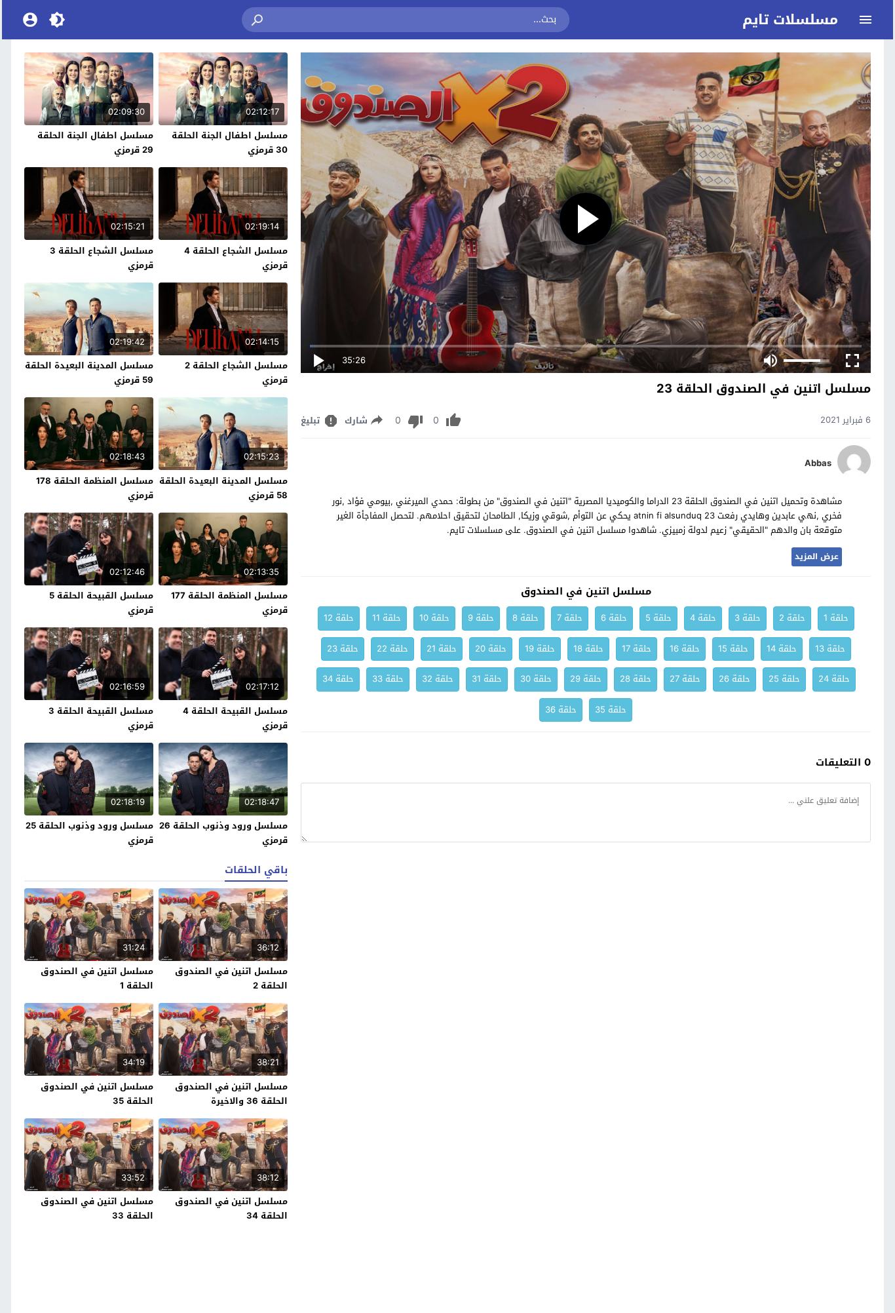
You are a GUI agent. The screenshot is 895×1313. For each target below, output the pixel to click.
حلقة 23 (342, 648)
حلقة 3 (747, 618)
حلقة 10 (434, 618)
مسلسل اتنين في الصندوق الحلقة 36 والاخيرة (231, 1093)
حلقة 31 (487, 679)
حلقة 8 (525, 618)
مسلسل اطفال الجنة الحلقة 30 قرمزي (230, 142)
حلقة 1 (836, 618)
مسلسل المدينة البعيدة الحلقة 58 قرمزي (223, 488)
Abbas (818, 463)
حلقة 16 (685, 648)
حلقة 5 (658, 618)
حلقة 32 (437, 679)
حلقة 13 (830, 648)
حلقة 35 (610, 709)
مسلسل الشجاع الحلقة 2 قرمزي (236, 372)
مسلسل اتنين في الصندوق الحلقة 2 (231, 978)
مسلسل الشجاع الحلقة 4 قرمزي (236, 258)
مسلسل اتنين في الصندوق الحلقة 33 (97, 1208)
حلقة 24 (834, 679)
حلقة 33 (388, 679)
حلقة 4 (703, 618)
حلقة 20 (490, 648)
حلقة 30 (536, 679)
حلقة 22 (392, 648)
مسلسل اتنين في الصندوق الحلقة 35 (97, 1093)
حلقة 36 (561, 709)
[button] (258, 19)
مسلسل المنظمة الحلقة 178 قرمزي (94, 488)
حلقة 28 (635, 679)
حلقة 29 (585, 679)
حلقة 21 (442, 648)
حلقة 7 (569, 618)
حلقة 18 (588, 648)
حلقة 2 (792, 618)
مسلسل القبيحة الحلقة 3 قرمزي (100, 718)
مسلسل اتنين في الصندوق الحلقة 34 (231, 1208)
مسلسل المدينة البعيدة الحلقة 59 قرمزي (89, 372)
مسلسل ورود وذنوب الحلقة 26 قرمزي (223, 832)
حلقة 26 (734, 679)
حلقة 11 (386, 618)
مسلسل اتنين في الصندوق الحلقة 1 (97, 978)
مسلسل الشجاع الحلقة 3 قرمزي (101, 258)
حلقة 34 (338, 679)
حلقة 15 (733, 648)
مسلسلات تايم (790, 20)
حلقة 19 (540, 648)
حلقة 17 (636, 648)
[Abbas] (854, 475)
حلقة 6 (614, 618)
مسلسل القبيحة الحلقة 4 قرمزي (235, 718)
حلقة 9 (481, 618)
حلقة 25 (784, 679)
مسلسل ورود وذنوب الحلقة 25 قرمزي (89, 832)
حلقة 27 (685, 679)
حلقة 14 (782, 648)
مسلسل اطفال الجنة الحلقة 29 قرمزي (95, 142)
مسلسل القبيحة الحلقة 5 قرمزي (101, 602)
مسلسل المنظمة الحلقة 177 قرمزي (229, 602)
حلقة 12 (339, 618)
